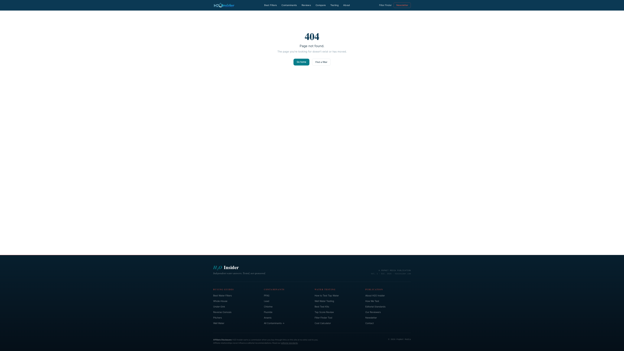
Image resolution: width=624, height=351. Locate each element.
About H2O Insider (375, 295)
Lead (266, 301)
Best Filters (270, 5)
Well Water (218, 323)
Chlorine (268, 306)
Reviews (306, 5)
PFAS (266, 295)
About (346, 5)
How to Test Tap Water (327, 295)
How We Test (372, 301)
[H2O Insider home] (224, 5)
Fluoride (268, 312)
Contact (369, 323)
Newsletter (402, 5)
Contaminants (289, 5)
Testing (334, 5)
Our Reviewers (373, 312)
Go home (301, 61)
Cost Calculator (323, 323)
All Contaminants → (274, 323)
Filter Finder (385, 5)
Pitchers (217, 317)
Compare (321, 5)
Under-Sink (219, 306)
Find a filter (321, 62)
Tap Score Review (324, 312)
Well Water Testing (324, 301)
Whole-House (220, 301)
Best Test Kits (322, 306)
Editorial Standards (375, 306)
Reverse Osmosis (222, 312)
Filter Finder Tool (323, 317)
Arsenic (268, 317)
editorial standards (289, 343)
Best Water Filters (222, 295)
